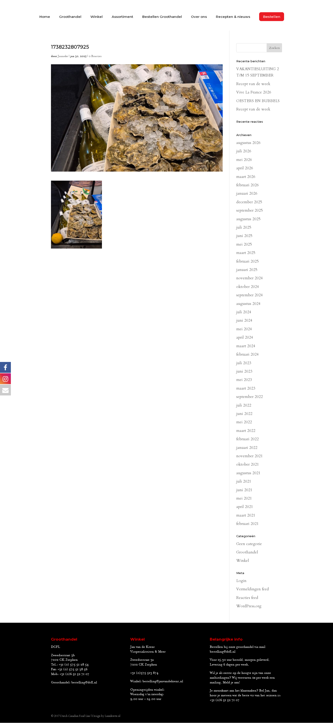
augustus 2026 (248, 142)
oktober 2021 (247, 464)
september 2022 (249, 396)
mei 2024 (244, 329)
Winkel (96, 17)
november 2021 (249, 456)
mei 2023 (244, 379)
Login (241, 580)
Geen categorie (249, 543)
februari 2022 (247, 439)
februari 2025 (247, 261)
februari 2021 (247, 523)
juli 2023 (243, 363)
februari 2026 (247, 185)
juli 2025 (243, 227)
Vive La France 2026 (253, 92)
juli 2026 (243, 151)
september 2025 (249, 210)
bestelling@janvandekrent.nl (162, 681)
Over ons (199, 17)
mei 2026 (244, 159)
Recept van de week (253, 83)
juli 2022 (243, 405)
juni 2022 (244, 413)
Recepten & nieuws (233, 17)
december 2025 (249, 202)
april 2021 (244, 506)
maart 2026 (245, 176)
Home (44, 17)
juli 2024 (243, 312)
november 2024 (249, 278)
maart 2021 (245, 515)
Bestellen (271, 16)
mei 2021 (244, 498)
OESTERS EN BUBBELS (258, 100)
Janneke (63, 56)
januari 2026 (246, 193)
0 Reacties (95, 56)
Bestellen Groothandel (162, 17)
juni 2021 (244, 490)
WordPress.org (248, 606)
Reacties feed (247, 597)
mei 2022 (244, 422)
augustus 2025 (248, 219)
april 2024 (244, 337)
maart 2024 (245, 346)
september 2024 (249, 295)
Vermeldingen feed (252, 589)
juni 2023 (244, 371)
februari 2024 (247, 354)
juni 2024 (244, 320)
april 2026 (244, 168)
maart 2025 (245, 252)
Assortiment (122, 17)
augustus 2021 (248, 473)
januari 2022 (246, 447)
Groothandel (70, 17)
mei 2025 (244, 244)
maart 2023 (245, 388)
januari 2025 (246, 269)
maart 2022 (245, 430)
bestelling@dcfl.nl (84, 682)
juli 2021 (243, 481)
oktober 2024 (247, 286)
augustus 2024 (248, 303)
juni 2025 (244, 235)
